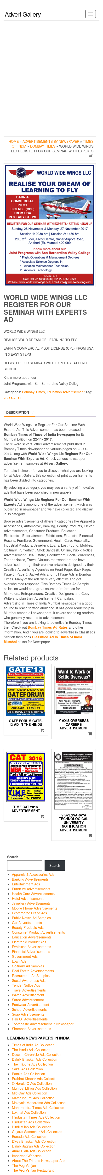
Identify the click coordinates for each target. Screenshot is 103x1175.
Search (12, 856)
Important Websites (26, 1155)
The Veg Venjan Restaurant (33, 1170)
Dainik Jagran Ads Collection (33, 1146)
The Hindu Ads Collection (31, 1049)
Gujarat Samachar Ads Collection (37, 1131)
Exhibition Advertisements (31, 946)
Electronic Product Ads (29, 941)
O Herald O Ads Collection (32, 1083)
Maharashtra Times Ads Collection (38, 1107)
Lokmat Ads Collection (29, 1112)
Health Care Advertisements (33, 893)
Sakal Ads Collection (27, 1068)
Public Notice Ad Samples (31, 917)
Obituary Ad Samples (28, 966)
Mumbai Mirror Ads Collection (34, 1088)
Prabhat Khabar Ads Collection (35, 1078)
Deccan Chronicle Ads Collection (36, 1054)
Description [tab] (17, 412)
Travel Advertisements (29, 990)
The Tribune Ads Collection (32, 1064)
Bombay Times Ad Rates (48, 627)
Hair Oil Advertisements (30, 1019)
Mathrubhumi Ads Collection (33, 1097)
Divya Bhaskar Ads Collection (34, 1141)
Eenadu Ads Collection (29, 1136)
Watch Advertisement (28, 994)
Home (14, 141)
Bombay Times (42, 146)
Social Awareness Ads (29, 980)
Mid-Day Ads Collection (29, 1093)
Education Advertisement (66, 391)
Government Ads (25, 956)
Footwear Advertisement (30, 1004)
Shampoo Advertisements (31, 1028)
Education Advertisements (32, 937)
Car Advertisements (27, 922)
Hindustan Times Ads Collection (36, 1117)
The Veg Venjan (24, 1165)
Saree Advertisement (28, 999)
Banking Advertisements (30, 879)
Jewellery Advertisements (31, 903)
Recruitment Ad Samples (31, 975)
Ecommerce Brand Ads (29, 912)
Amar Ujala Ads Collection (31, 1150)
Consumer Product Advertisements (38, 932)
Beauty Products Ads (28, 927)
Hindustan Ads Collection (31, 1122)
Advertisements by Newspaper (51, 141)
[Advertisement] (51, 77)
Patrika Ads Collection (28, 1073)
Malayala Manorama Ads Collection (39, 1102)
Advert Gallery (23, 13)
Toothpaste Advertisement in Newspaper (43, 1023)
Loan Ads (19, 961)
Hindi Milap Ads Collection (31, 1126)
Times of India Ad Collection (33, 1044)
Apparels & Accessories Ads (33, 874)
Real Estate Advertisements (33, 970)
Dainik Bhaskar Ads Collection (34, 1059)
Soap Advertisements (28, 1014)
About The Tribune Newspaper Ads (38, 1160)
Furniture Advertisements (31, 888)
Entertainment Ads (26, 884)
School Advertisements (29, 1009)
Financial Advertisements (31, 951)
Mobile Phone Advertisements (34, 908)
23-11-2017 (12, 397)
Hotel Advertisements (28, 898)
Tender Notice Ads (26, 985)
